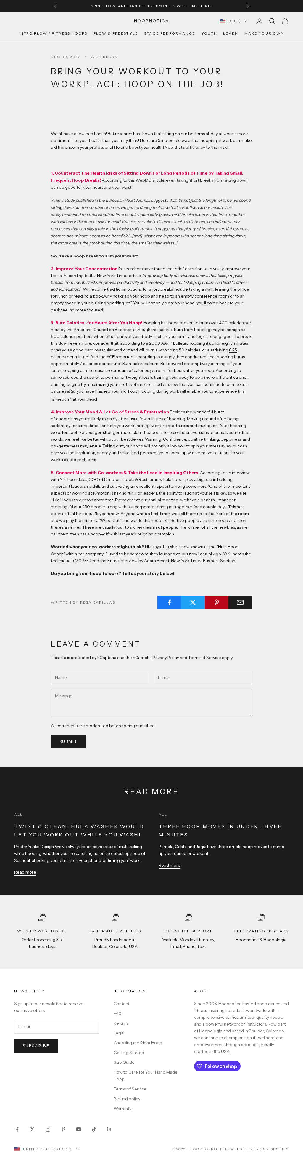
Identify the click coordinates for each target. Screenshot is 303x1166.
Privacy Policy (166, 657)
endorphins (67, 418)
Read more (25, 872)
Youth (209, 33)
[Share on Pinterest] (216, 602)
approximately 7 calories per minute (85, 363)
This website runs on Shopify (254, 1149)
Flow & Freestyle (116, 33)
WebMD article (150, 180)
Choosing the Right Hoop (138, 1042)
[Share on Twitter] (192, 602)
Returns (121, 1023)
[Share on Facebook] (169, 602)
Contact (121, 1003)
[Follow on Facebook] (17, 1129)
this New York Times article (115, 275)
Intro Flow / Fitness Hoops (53, 33)
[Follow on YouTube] (79, 1129)
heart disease (123, 221)
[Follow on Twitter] (33, 1129)
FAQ (118, 1013)
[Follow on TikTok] (94, 1129)
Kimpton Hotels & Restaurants (133, 479)
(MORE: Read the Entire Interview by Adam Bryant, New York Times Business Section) (155, 560)
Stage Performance (169, 33)
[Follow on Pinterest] (63, 1129)
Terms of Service (204, 657)
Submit (68, 741)
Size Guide (124, 1062)
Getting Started (129, 1052)
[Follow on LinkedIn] (109, 1129)
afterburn (104, 57)
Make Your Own (264, 33)
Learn (230, 33)
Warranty (122, 1108)
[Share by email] (240, 602)
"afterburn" (61, 399)
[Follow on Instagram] (48, 1129)
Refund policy (127, 1098)
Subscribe (36, 1045)
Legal (119, 1033)
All (18, 814)
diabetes (197, 221)
